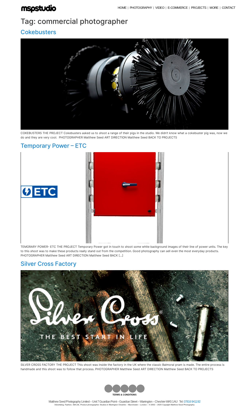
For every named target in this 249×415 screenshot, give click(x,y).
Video (159, 7)
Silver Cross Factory (48, 263)
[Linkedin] (133, 389)
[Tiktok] (141, 389)
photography (141, 7)
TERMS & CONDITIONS (124, 394)
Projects (198, 7)
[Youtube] (124, 389)
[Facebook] (116, 389)
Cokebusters (38, 32)
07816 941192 (192, 401)
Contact (228, 7)
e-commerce (178, 7)
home (122, 7)
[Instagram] (108, 389)
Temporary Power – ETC (54, 145)
